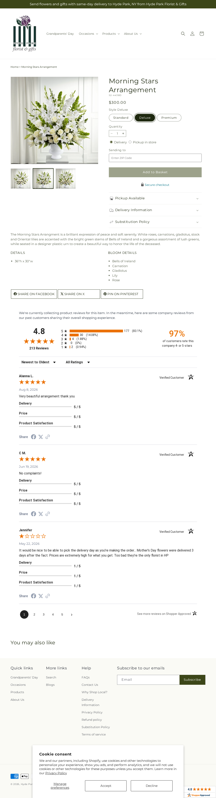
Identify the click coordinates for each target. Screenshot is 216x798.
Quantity (115, 126)
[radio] (108, 331)
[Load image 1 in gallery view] (21, 178)
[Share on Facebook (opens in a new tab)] (33, 437)
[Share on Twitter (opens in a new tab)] (40, 437)
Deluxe (145, 118)
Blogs (50, 685)
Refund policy (92, 720)
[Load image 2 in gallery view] (43, 178)
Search (51, 677)
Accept (105, 786)
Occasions (18, 685)
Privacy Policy (56, 773)
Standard (120, 118)
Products (17, 692)
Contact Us (90, 685)
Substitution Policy (96, 727)
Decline (152, 786)
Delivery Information (90, 702)
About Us (17, 700)
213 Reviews (44, 348)
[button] (88, 33)
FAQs (86, 677)
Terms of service (94, 734)
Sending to (124, 150)
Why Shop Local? (94, 692)
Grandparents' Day (24, 677)
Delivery (121, 142)
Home (15, 66)
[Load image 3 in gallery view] (65, 178)
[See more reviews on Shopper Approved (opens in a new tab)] (47, 437)
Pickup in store (144, 142)
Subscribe (192, 680)
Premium (169, 118)
